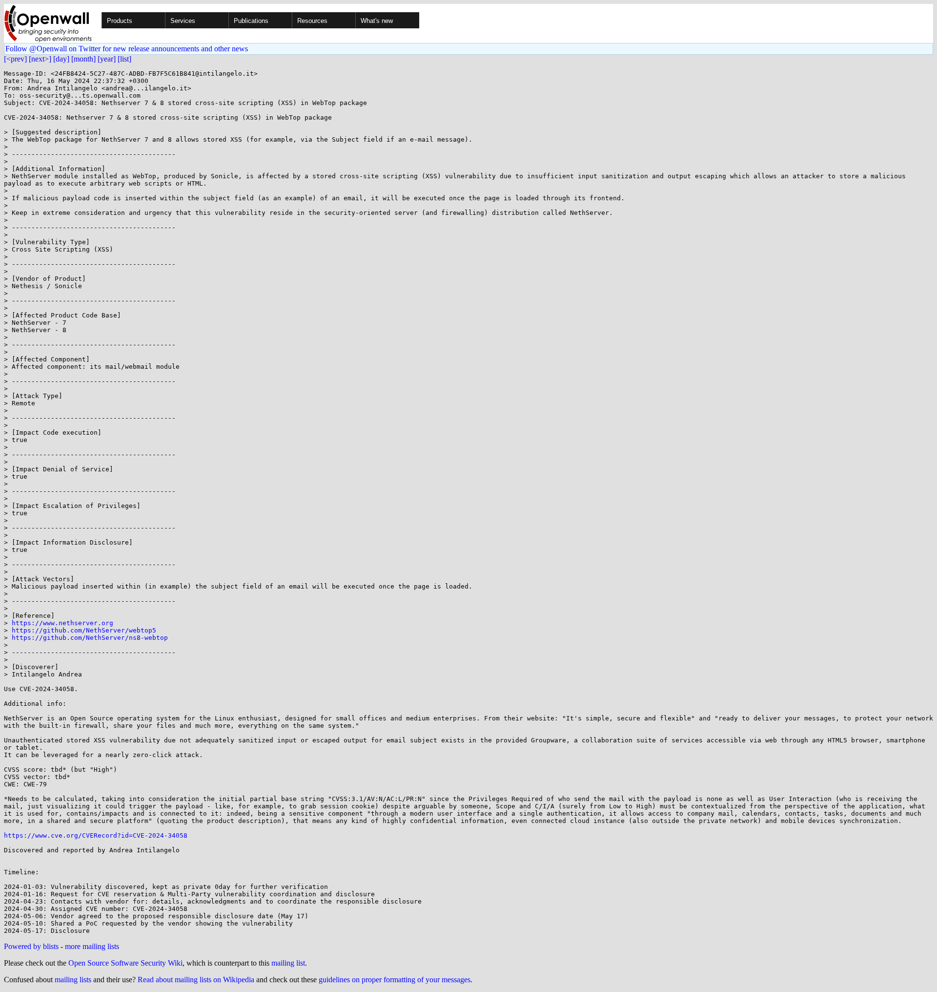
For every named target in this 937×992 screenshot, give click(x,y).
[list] (124, 59)
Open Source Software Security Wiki (125, 963)
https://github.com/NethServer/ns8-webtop (90, 637)
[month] (83, 59)
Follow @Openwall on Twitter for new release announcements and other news (126, 48)
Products (119, 20)
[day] (61, 59)
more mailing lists (92, 946)
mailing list (288, 963)
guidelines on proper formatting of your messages (394, 979)
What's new (377, 20)
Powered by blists (31, 946)
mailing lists (73, 979)
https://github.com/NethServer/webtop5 (84, 630)
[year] (107, 59)
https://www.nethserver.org (62, 623)
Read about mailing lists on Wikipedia (196, 979)
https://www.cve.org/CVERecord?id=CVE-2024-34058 (95, 835)
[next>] (40, 59)
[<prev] (15, 59)
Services (182, 20)
